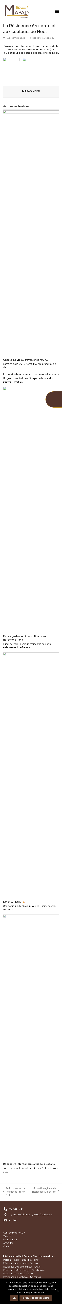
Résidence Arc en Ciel (43, 38)
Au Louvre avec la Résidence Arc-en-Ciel (14, 1192)
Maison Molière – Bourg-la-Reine (21, 1260)
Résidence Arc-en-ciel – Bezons (20, 1263)
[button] (57, 11)
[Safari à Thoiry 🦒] (31, 775)
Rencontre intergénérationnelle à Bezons (29, 1164)
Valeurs (7, 1236)
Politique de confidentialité (35, 1297)
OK (14, 1297)
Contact (7, 1246)
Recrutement (10, 1239)
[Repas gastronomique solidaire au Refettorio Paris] (31, 509)
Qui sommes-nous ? (14, 1232)
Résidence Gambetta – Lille (18, 1273)
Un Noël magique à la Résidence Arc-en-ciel (44, 1190)
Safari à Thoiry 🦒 (14, 901)
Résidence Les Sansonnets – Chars (22, 1266)
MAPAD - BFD (31, 91)
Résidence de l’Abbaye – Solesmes (22, 1277)
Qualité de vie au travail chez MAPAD (25, 359)
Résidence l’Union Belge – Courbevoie (23, 1270)
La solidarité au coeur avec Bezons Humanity (31, 374)
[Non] (58, 1291)
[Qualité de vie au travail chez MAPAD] (31, 232)
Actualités (8, 1243)
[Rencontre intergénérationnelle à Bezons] (31, 1037)
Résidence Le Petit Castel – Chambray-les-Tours (29, 1256)
